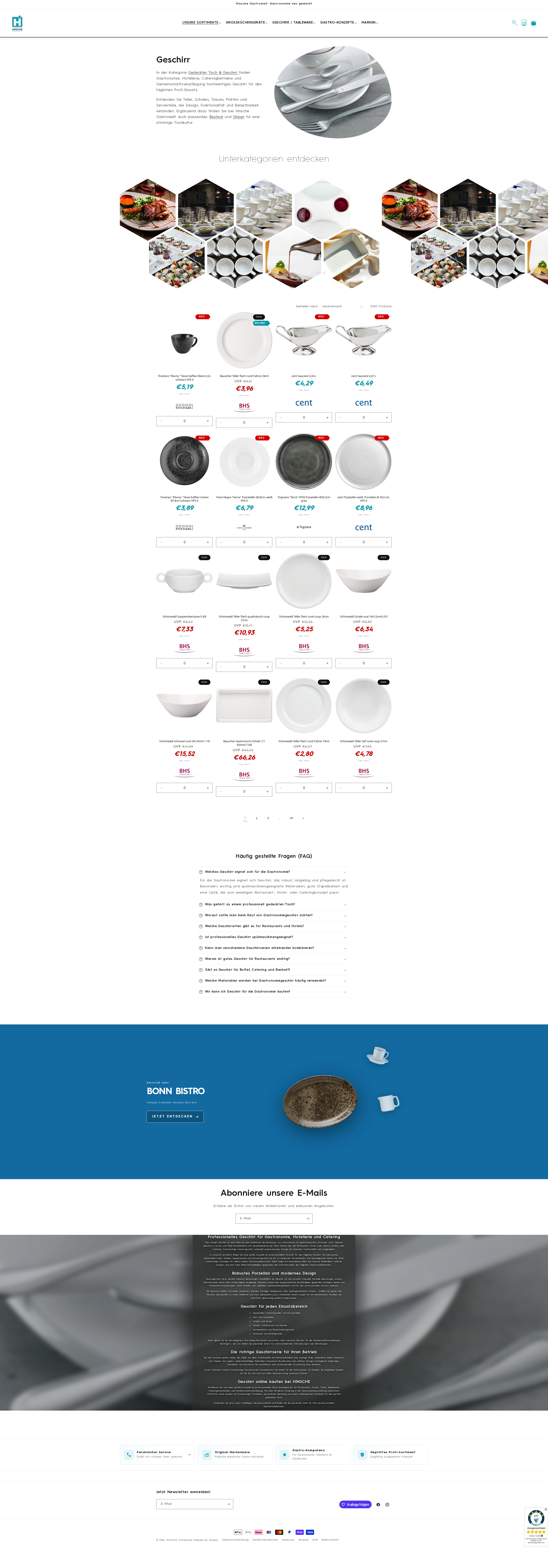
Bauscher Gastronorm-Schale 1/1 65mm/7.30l (244, 743)
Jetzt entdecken (172, 1126)
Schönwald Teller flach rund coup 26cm (304, 616)
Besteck (216, 117)
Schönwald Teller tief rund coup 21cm (363, 741)
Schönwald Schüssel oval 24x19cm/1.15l (184, 741)
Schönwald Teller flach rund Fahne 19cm (303, 741)
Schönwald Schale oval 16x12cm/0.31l (363, 616)
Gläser (238, 117)
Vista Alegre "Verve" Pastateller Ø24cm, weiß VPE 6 (244, 499)
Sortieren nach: (307, 306)
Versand (303, 1540)
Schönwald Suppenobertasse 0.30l (184, 616)
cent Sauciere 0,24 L (304, 376)
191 (291, 818)
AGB (314, 1540)
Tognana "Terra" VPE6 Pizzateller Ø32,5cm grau (304, 499)
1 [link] (245, 818)
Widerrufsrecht (330, 1540)
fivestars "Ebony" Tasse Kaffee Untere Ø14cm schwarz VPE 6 (184, 499)
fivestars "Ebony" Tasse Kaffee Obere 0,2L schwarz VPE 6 (184, 377)
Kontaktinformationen (265, 1540)
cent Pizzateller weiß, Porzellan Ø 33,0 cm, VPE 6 (363, 499)
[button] (201, 23)
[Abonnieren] (307, 1219)
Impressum (288, 1540)
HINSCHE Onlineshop (179, 1540)
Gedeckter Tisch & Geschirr (213, 73)
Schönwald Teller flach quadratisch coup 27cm (244, 618)
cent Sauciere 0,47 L (363, 376)
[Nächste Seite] (303, 818)
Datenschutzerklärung (235, 1540)
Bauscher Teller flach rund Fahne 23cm (244, 376)
